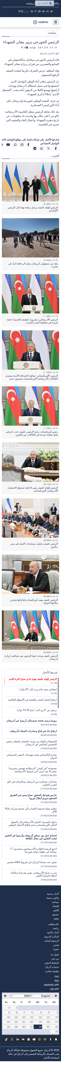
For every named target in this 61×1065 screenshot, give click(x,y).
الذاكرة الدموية (51, 936)
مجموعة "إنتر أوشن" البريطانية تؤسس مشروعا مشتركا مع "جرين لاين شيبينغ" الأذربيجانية (33, 770)
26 (40, 1027)
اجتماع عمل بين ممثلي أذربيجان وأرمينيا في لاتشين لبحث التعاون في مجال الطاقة (31, 837)
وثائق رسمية (52, 897)
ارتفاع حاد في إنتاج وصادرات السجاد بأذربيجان (33, 731)
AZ (51, 11)
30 (8, 1027)
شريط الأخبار (49, 672)
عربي (26, 11)
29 (16, 1027)
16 (8, 1017)
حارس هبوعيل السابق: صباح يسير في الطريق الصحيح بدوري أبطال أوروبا (33, 796)
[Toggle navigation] (55, 22)
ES (32, 11)
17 (56, 1022)
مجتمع (56, 914)
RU (47, 11)
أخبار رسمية (53, 893)
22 (16, 1022)
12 (40, 1017)
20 (31, 1022)
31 (56, 1031)
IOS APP (54, 989)
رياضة (56, 928)
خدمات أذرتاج (52, 967)
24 (56, 1027)
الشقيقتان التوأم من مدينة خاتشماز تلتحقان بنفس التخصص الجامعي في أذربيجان (31, 743)
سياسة (52, 32)
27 (31, 1027)
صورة (56, 949)
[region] (31, 779)
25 (48, 1027)
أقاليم (56, 910)
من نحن (55, 958)
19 (40, 1022)
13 (31, 1017)
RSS (57, 980)
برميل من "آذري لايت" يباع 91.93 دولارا (37, 710)
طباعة (32, 47)
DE (39, 11)
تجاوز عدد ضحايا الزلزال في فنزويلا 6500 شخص (32, 862)
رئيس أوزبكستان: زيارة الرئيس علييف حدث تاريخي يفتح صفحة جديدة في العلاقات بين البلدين (32, 433)
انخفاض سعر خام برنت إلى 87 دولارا (38, 689)
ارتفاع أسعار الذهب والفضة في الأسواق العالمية (32, 699)
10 (56, 1017)
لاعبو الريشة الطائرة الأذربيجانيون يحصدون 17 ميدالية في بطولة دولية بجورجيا (33, 850)
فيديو (56, 945)
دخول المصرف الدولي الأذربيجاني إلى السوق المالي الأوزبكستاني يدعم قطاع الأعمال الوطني (32, 823)
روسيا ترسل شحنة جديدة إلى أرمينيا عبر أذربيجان (31, 720)
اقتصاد (55, 906)
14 (23, 1017)
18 (48, 1022)
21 (23, 1022)
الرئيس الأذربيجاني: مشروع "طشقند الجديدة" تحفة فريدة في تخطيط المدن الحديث (32, 321)
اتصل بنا (55, 954)
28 (23, 1027)
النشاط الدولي (51, 963)
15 (16, 1017)
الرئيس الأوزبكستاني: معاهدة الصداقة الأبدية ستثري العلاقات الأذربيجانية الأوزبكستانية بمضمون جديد (31, 377)
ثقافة (56, 918)
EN (43, 11)
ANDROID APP (51, 985)
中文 (20, 11)
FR (35, 11)
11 (48, 1017)
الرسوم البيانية (51, 940)
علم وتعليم (53, 924)
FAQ (57, 976)
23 (8, 1022)
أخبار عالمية (53, 932)
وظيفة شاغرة (52, 971)
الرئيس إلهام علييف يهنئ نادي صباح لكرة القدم (33, 678)
